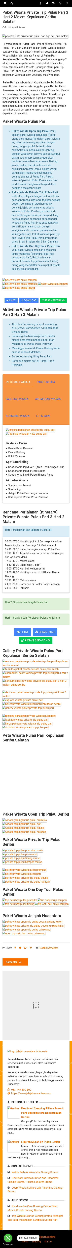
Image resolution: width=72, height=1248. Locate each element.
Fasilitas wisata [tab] (17, 399)
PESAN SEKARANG (54, 300)
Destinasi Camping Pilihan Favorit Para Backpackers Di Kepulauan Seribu (42, 1113)
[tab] (36, 531)
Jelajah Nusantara (45, 1236)
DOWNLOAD (30, 300)
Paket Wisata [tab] (46, 382)
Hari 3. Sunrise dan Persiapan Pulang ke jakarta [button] (32, 617)
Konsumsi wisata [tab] (17, 416)
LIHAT (12, 300)
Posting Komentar (48, 948)
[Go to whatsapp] (8, 1238)
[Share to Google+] (25, 948)
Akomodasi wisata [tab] (48, 399)
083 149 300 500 (20, 1089)
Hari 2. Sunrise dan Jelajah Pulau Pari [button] (26, 602)
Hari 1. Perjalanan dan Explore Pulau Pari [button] (28, 529)
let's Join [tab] (43, 416)
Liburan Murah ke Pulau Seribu (40, 1142)
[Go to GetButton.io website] (8, 1244)
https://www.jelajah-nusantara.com (30, 1093)
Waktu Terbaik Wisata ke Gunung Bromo (35, 1172)
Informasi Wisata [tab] (18, 382)
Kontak (48, 1241)
